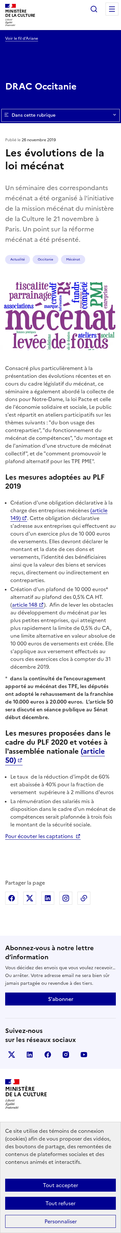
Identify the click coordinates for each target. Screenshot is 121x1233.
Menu (112, 9)
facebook (47, 1054)
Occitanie (45, 259)
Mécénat (73, 259)
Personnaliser (61, 1221)
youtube (83, 1054)
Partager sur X (29, 898)
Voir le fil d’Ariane (21, 38)
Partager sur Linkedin (47, 898)
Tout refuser (60, 1203)
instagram (65, 1054)
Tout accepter (60, 1185)
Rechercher (93, 9)
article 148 (24, 605)
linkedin (29, 1054)
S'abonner (60, 999)
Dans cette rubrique (33, 115)
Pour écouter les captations (39, 836)
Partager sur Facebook (11, 898)
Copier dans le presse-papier (83, 898)
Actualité (17, 259)
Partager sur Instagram (65, 898)
